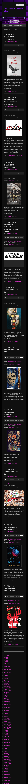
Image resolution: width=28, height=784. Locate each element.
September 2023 (7, 709)
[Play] (5, 45)
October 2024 (7, 689)
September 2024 (7, 690)
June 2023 (6, 713)
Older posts (7, 649)
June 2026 (6, 658)
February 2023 (7, 719)
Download (19, 49)
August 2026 (6, 655)
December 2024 (7, 686)
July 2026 (6, 657)
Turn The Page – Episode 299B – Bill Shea (11, 471)
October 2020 (7, 762)
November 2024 (7, 687)
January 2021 (7, 757)
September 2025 (7, 672)
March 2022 (6, 736)
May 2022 (6, 733)
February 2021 (7, 756)
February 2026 (7, 664)
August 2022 (6, 728)
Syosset (13, 155)
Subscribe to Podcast (18, 25)
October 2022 (7, 725)
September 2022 (7, 727)
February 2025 (7, 683)
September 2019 (7, 782)
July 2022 (6, 730)
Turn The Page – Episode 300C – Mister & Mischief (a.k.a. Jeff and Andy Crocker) (11, 226)
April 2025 (6, 680)
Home (5, 25)
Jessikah (20, 155)
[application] (14, 45)
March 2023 (6, 718)
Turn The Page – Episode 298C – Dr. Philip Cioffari (11, 527)
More (19, 52)
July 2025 (6, 675)
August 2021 (6, 747)
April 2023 (6, 716)
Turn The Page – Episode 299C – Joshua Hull (10, 412)
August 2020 (6, 765)
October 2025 (7, 671)
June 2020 (6, 768)
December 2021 (7, 741)
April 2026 (6, 661)
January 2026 (7, 666)
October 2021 (7, 744)
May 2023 (6, 715)
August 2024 (6, 692)
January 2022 (7, 739)
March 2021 (6, 754)
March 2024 (6, 699)
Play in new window (12, 49)
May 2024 (6, 696)
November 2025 (7, 669)
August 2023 (6, 710)
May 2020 (6, 770)
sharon (5, 156)
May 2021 (6, 751)
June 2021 (6, 750)
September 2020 (7, 763)
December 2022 (7, 722)
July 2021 (6, 748)
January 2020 (7, 776)
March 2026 (6, 663)
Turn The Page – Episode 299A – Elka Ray (11, 289)
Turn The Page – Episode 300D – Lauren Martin (10, 37)
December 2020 (7, 759)
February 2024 (7, 701)
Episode (9, 91)
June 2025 (6, 677)
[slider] (22, 45)
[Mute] (18, 45)
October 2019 (7, 780)
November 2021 (7, 742)
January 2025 (7, 684)
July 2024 (6, 693)
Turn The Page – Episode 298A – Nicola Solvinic (10, 588)
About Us (10, 25)
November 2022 (7, 724)
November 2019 (7, 779)
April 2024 (6, 698)
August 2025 (6, 674)
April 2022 (6, 735)
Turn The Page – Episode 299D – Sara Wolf (11, 349)
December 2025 (7, 668)
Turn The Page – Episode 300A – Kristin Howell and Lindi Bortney (10, 100)
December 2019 (7, 777)
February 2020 (7, 774)
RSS (16, 52)
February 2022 (7, 738)
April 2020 (6, 771)
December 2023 (7, 704)
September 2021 (7, 745)
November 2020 (7, 760)
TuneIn (13, 52)
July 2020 (6, 767)
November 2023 (7, 706)
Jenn (16, 41)
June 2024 (6, 695)
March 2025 (6, 681)
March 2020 (6, 773)
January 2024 (7, 703)
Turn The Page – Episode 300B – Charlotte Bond (10, 165)
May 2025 (6, 678)
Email (9, 52)
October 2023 (7, 707)
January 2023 (7, 721)
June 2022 (6, 731)
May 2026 (6, 660)
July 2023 (6, 712)
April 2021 (6, 753)
